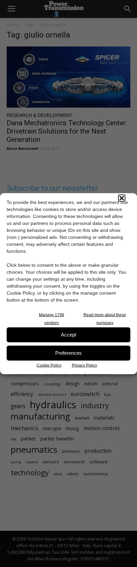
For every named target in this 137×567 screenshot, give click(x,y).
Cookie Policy (49, 365)
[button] (121, 198)
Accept (68, 334)
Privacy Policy (84, 365)
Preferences (68, 353)
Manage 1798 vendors (51, 318)
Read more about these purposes (104, 318)
